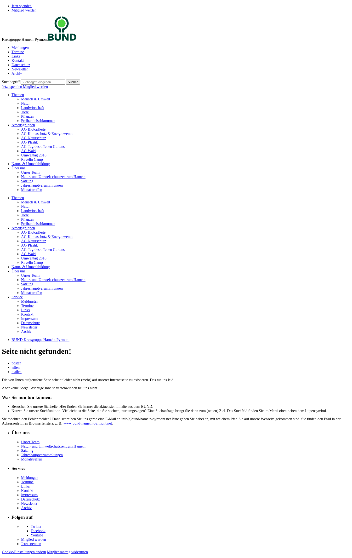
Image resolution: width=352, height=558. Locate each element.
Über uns (18, 168)
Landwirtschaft (32, 108)
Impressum (29, 318)
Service (17, 297)
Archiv (16, 73)
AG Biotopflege (33, 129)
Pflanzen (27, 116)
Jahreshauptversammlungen (42, 185)
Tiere (25, 112)
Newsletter (19, 69)
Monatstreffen (31, 190)
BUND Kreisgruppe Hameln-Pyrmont (40, 340)
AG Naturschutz (33, 138)
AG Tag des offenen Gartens (43, 146)
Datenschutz (20, 65)
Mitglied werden (23, 10)
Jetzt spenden (21, 6)
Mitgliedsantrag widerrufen (67, 552)
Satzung (27, 181)
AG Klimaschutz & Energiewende (47, 134)
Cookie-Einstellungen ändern (24, 552)
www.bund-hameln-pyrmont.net (87, 423)
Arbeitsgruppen (23, 125)
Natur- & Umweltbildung (30, 164)
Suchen (73, 82)
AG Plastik (29, 142)
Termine (17, 52)
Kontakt (17, 60)
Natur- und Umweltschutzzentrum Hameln (53, 177)
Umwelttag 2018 (33, 155)
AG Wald (28, 151)
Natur (25, 103)
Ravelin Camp (32, 159)
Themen (17, 95)
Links (15, 56)
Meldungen (20, 48)
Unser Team (30, 172)
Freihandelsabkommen (38, 121)
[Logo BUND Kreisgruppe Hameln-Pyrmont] (62, 39)
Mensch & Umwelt (35, 99)
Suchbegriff (11, 82)
